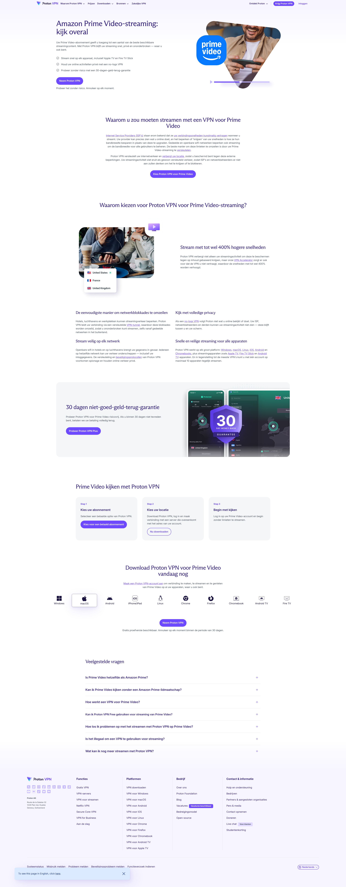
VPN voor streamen (87, 799)
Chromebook (236, 603)
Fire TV (287, 603)
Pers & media (233, 805)
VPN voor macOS (136, 799)
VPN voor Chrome (136, 824)
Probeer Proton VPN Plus (83, 431)
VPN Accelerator (243, 260)
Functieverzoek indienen (141, 866)
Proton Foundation (186, 793)
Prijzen (91, 3)
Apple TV (233, 353)
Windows (226, 350)
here (57, 873)
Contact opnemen (236, 811)
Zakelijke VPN (139, 3)
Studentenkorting (236, 830)
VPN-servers (83, 793)
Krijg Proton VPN (283, 3)
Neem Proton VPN (69, 80)
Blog (178, 799)
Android (259, 350)
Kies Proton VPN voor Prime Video (173, 174)
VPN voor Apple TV (137, 848)
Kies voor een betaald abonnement (104, 524)
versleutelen (184, 150)
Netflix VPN (82, 805)
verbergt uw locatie (173, 156)
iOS (252, 350)
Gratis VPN (82, 787)
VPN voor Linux (135, 818)
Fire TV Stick (246, 353)
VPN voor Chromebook (139, 836)
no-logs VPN (191, 321)
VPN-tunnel (133, 325)
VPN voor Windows (137, 793)
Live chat (231, 824)
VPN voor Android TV (138, 842)
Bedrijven (231, 793)
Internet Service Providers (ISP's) (124, 135)
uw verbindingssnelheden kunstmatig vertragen (200, 135)
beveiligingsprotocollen (129, 357)
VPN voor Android (136, 805)
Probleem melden (78, 866)
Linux (245, 350)
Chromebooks (183, 353)
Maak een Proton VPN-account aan (143, 583)
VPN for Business (86, 818)
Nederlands (308, 867)
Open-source (183, 818)
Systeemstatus (35, 866)
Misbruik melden (56, 866)
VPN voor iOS (134, 811)
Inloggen (303, 3)
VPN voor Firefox (135, 830)
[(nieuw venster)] (28, 786)
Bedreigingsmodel (186, 811)
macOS (237, 350)
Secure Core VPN (86, 811)
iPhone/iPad (135, 603)
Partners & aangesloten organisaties (246, 799)
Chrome (185, 603)
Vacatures (182, 805)
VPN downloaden (136, 787)
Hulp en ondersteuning (239, 787)
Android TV (261, 603)
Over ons (181, 787)
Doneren (231, 818)
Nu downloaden (159, 531)
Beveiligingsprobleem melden (107, 866)
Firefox (211, 603)
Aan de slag (83, 824)
